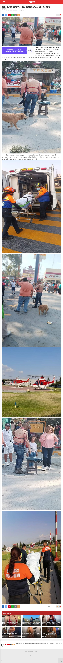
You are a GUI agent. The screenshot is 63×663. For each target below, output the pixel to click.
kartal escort (41, 645)
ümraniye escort (48, 645)
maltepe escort (58, 643)
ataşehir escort (19, 645)
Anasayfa (4, 8)
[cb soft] (18, 54)
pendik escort (34, 645)
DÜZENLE (31, 656)
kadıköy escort (27, 645)
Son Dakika (4, 9)
